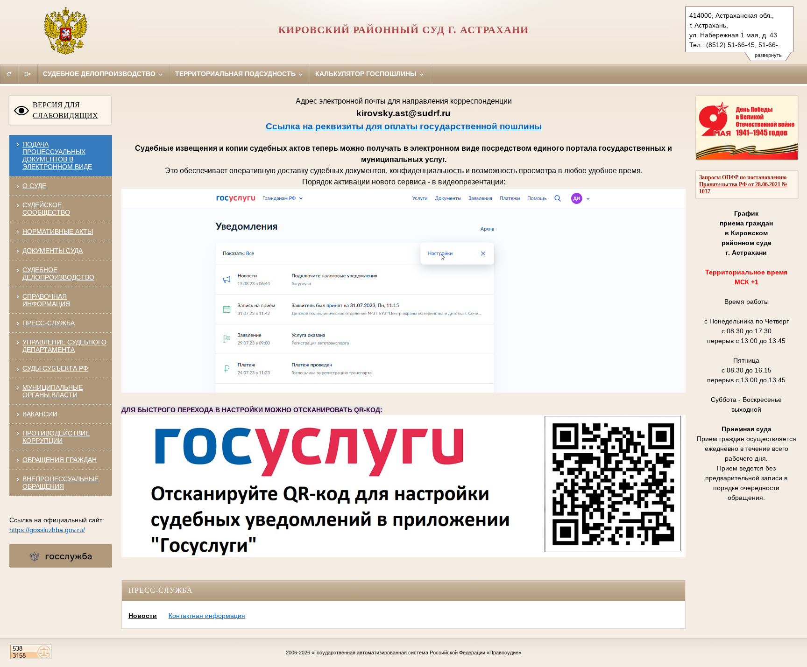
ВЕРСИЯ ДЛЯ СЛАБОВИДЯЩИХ (65, 110)
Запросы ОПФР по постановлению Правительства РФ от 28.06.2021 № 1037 (743, 184)
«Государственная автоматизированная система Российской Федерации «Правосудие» (416, 652)
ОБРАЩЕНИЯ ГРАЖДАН (59, 459)
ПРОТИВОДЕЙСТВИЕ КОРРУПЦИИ (56, 436)
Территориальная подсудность (236, 73)
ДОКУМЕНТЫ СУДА (52, 250)
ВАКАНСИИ (39, 414)
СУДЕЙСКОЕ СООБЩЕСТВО (46, 208)
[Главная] (9, 73)
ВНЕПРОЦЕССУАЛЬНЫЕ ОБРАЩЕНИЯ (60, 482)
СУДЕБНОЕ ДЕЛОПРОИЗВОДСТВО (58, 273)
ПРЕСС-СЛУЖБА (48, 323)
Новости (142, 615)
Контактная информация (207, 615)
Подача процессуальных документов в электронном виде (57, 155)
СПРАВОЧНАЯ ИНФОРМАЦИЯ (46, 300)
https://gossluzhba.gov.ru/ (47, 530)
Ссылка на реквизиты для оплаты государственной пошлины (404, 126)
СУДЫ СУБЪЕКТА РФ (55, 368)
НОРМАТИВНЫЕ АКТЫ (57, 231)
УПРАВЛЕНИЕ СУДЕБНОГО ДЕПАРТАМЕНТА (64, 345)
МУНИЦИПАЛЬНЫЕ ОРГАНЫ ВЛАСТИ (52, 391)
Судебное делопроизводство (100, 73)
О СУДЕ (34, 186)
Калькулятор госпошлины (366, 73)
